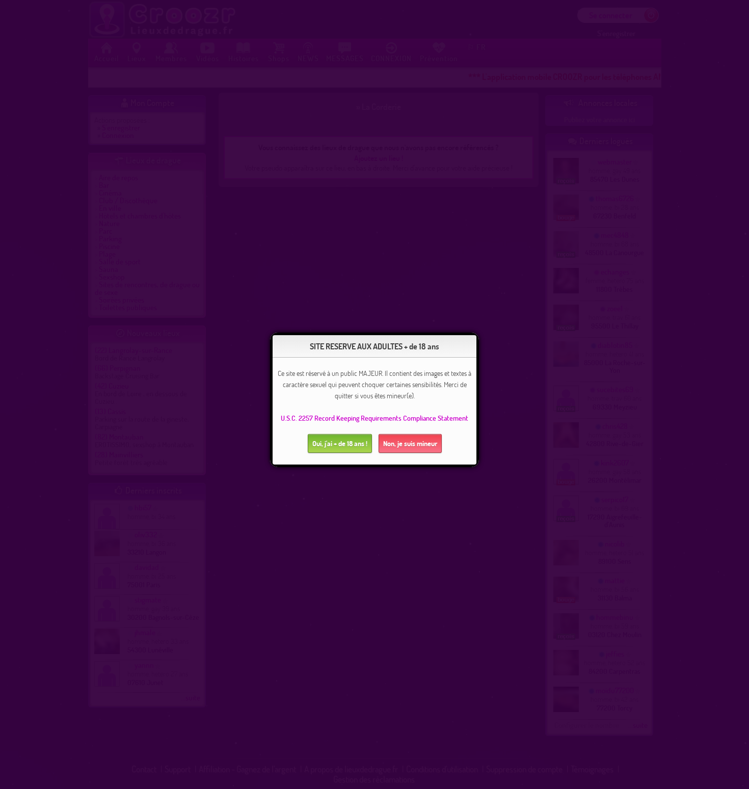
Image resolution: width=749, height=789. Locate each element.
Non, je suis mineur (410, 443)
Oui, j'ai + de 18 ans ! (339, 443)
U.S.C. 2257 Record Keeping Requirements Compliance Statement (374, 418)
